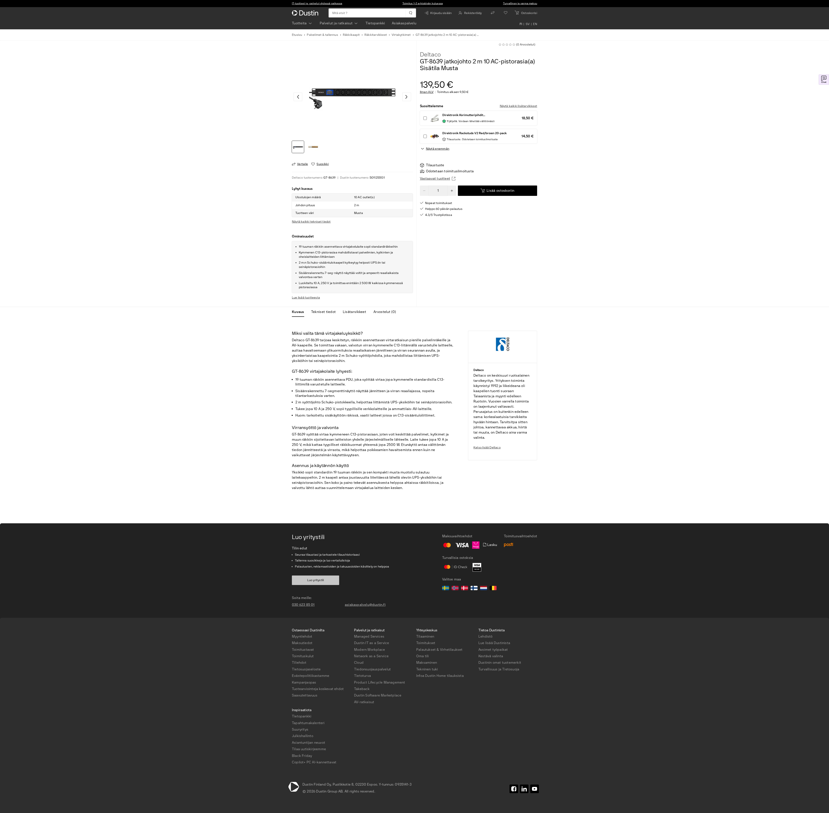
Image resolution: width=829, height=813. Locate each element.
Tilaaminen (425, 636)
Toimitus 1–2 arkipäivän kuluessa (422, 3)
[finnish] (474, 589)
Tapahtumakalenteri (308, 723)
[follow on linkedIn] (524, 789)
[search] (410, 13)
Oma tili (422, 656)
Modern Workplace (369, 650)
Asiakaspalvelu (404, 23)
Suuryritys (300, 729)
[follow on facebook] (513, 789)
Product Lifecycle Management (379, 682)
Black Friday (302, 756)
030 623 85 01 (303, 605)
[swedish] (445, 589)
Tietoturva (362, 676)
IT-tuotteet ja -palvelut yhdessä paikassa (317, 3)
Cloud (359, 662)
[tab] (300, 312)
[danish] (464, 589)
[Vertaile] (493, 13)
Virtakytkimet (401, 35)
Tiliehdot (299, 662)
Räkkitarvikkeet (375, 35)
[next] (406, 97)
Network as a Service (371, 656)
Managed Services (369, 636)
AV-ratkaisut (364, 702)
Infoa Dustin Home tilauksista (440, 676)
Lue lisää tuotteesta (306, 297)
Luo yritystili (315, 580)
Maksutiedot (302, 643)
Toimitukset (425, 643)
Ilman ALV (427, 92)
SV (528, 24)
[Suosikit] (505, 13)
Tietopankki (375, 23)
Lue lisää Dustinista (494, 643)
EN (535, 24)
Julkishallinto (302, 736)
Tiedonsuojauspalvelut (372, 669)
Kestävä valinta (490, 656)
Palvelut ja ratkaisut (336, 23)
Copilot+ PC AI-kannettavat (314, 762)
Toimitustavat (303, 650)
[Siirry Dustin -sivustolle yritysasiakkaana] (306, 13)
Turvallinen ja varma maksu (520, 3)
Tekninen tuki (427, 669)
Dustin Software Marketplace (377, 695)
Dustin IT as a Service (371, 643)
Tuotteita (299, 23)
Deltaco (430, 54)
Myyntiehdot (302, 636)
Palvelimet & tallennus (322, 35)
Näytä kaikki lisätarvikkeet (518, 106)
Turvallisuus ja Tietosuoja (498, 669)
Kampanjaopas (304, 682)
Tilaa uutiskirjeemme (309, 749)
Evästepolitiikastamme (310, 676)
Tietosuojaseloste (306, 669)
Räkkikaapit (351, 35)
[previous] (298, 97)
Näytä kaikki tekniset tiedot (311, 221)
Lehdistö (485, 636)
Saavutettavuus (304, 695)
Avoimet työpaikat (493, 650)
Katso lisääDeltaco (487, 447)
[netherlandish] (483, 589)
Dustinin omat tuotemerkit (499, 662)
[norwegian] (455, 589)
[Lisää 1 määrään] (452, 191)
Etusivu (297, 35)
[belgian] (493, 589)
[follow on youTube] (534, 789)
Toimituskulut (303, 656)
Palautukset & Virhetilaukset (439, 650)
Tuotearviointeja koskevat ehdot (318, 689)
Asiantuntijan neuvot (308, 743)
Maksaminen (426, 662)
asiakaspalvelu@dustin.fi (365, 605)
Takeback (362, 689)
